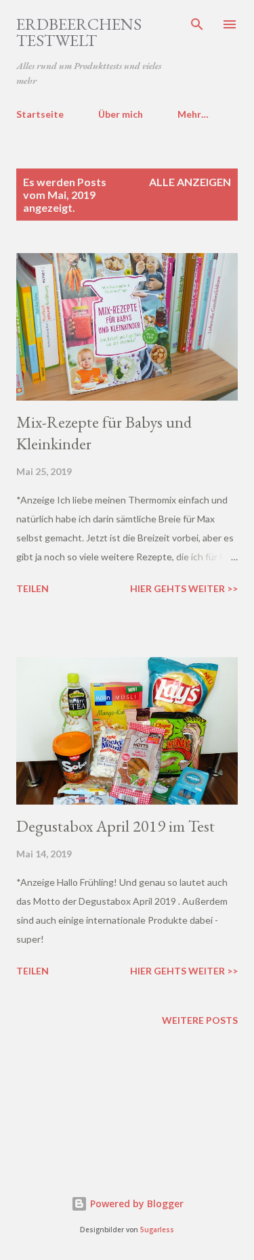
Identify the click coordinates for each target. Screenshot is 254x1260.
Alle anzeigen (190, 181)
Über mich (120, 114)
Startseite (40, 114)
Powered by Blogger (135, 1203)
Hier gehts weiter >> (184, 588)
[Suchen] (197, 24)
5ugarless (157, 1229)
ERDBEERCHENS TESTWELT (79, 32)
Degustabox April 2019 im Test (115, 825)
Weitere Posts (200, 1020)
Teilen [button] (32, 588)
